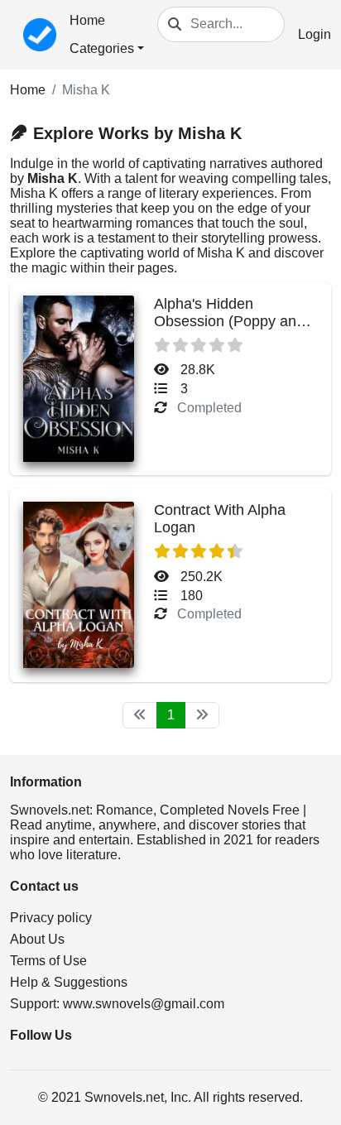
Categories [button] (102, 48)
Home (87, 20)
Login (314, 34)
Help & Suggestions (68, 982)
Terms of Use (48, 961)
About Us (37, 939)
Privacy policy (51, 918)
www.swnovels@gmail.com (143, 1004)
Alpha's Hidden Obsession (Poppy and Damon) (229, 321)
